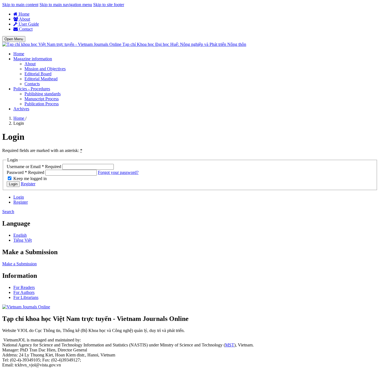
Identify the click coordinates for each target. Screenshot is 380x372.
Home (23, 14)
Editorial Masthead (41, 78)
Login (13, 184)
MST (229, 345)
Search (8, 211)
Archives (21, 108)
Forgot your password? (118, 172)
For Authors (23, 292)
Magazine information (32, 58)
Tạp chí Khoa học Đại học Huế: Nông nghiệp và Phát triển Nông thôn (184, 44)
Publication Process (41, 103)
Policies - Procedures (31, 88)
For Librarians (25, 297)
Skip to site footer (108, 4)
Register (28, 183)
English (20, 235)
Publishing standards (42, 93)
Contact (25, 29)
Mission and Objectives (45, 68)
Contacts (32, 83)
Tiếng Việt (22, 240)
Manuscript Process (41, 98)
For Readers (24, 287)
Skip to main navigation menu (66, 4)
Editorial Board (37, 73)
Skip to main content (20, 4)
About (24, 19)
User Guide (28, 24)
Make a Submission (19, 263)
